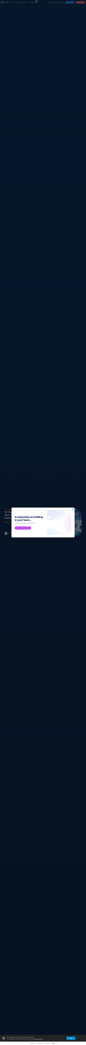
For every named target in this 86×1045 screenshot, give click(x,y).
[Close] (72, 509)
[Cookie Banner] (43, 1040)
